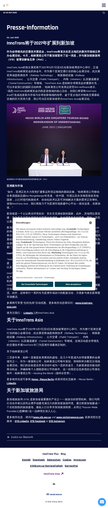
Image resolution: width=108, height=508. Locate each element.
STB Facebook (37, 421)
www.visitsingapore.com (70, 417)
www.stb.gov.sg (42, 417)
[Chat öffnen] (102, 502)
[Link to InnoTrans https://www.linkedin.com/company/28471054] (54, 484)
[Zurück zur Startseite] (4, 5)
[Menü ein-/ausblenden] (103, 5)
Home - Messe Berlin (42, 379)
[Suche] (103, 12)
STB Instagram (57, 421)
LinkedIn (28, 313)
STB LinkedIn (22, 421)
